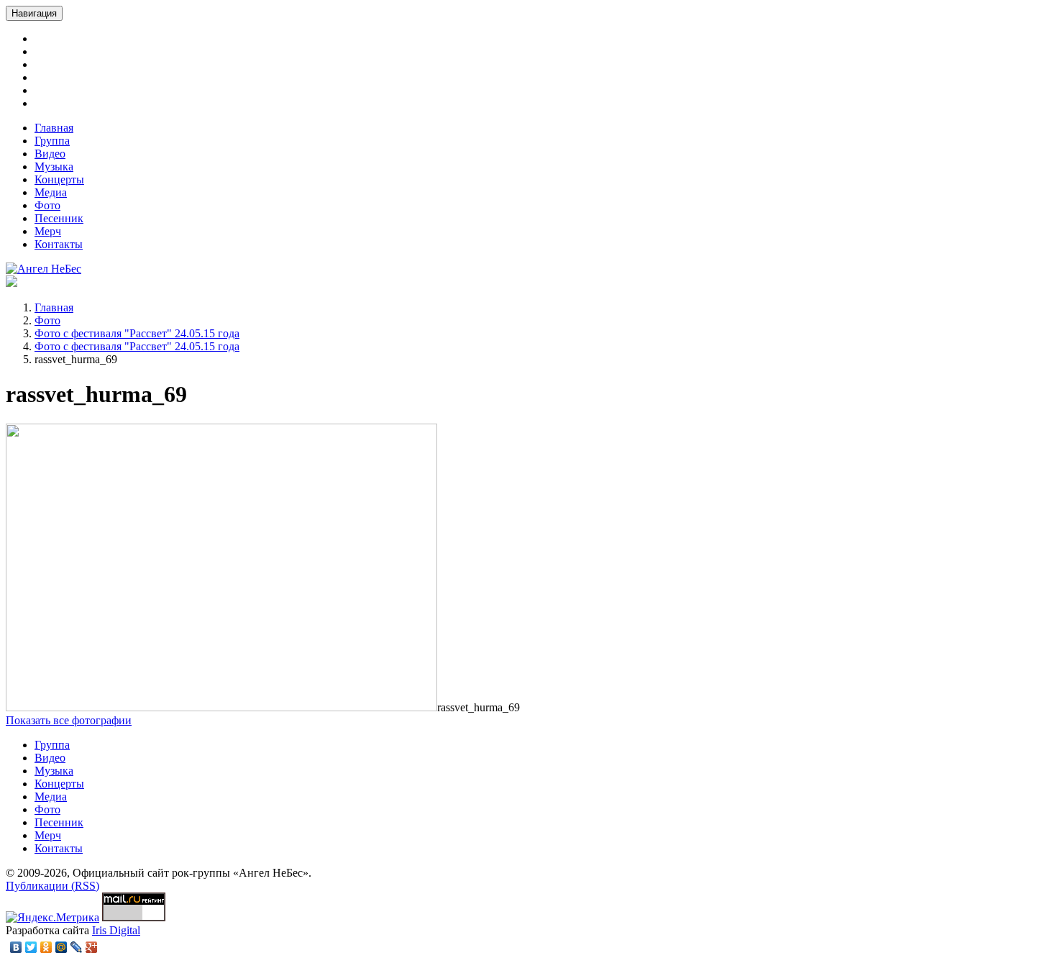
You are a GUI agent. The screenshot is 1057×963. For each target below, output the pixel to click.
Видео (50, 153)
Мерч (48, 231)
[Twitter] (31, 947)
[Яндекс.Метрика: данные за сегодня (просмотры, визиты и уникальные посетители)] (52, 917)
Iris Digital (116, 930)
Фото (47, 205)
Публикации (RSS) (52, 886)
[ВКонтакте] (16, 947)
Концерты (59, 179)
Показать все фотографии (69, 720)
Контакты (59, 244)
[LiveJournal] (76, 947)
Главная (54, 128)
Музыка (54, 166)
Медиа (51, 192)
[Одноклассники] (46, 947)
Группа (52, 140)
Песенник (59, 218)
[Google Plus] (91, 947)
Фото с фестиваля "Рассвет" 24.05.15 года (137, 333)
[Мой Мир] (61, 947)
